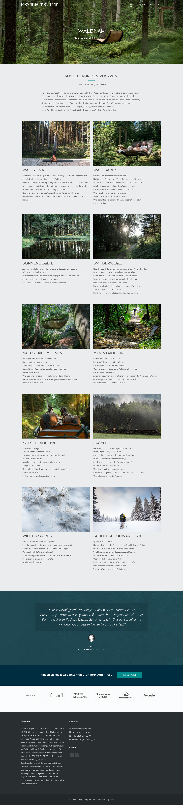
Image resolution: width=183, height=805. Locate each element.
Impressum (90, 799)
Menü (131, 4)
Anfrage (141, 4)
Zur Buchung (129, 674)
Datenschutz (102, 799)
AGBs (111, 799)
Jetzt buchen (155, 4)
